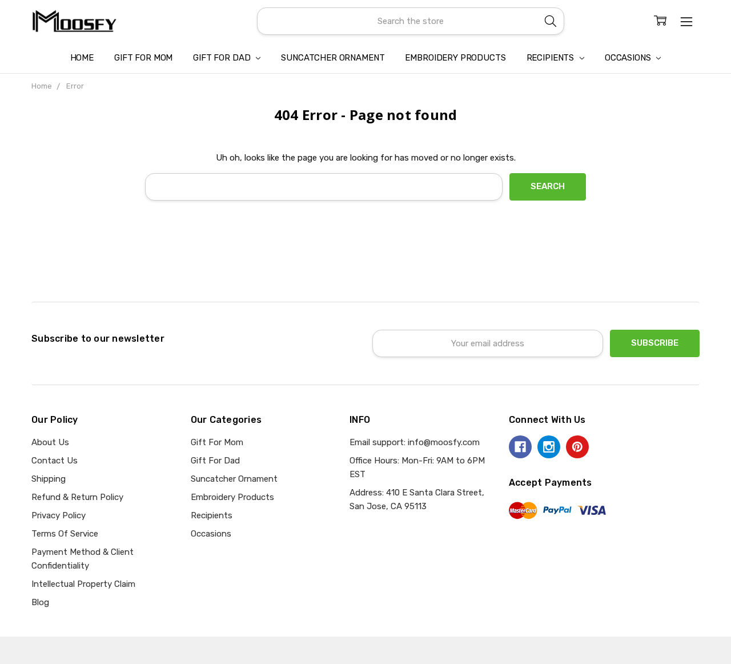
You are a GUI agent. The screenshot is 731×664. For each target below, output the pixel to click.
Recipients (551, 58)
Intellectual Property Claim (83, 584)
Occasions (629, 58)
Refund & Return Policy (77, 497)
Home (82, 58)
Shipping (48, 479)
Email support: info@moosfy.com (415, 442)
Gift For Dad (222, 58)
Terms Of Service (64, 534)
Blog (40, 602)
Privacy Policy (58, 515)
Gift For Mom (143, 58)
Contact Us (54, 460)
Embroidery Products (455, 58)
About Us (50, 442)
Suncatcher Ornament (332, 58)
